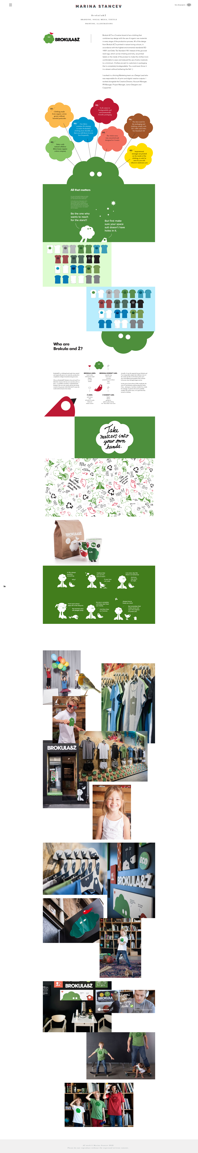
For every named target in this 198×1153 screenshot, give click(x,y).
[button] (10, 5)
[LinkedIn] (4, 586)
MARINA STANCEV (99, 6)
